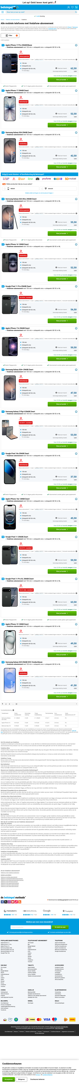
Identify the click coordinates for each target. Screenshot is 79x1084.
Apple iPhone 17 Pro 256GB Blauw (33, 46)
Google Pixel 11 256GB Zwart (33, 538)
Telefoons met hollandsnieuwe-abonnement (12, 880)
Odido (29, 954)
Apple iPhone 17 (5, 942)
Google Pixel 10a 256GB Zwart (33, 454)
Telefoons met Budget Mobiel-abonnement (12, 878)
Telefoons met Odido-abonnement (9, 886)
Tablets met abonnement (34, 976)
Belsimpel (4, 1001)
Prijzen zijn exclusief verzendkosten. (59, 1026)
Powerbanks (58, 971)
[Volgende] (76, 704)
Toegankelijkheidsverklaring (8, 1006)
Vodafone (24, 19)
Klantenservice (60, 990)
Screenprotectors (59, 969)
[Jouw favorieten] (72, 7)
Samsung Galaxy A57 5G (7, 949)
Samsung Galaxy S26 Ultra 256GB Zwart (33, 200)
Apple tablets (31, 967)
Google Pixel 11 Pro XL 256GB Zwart (33, 580)
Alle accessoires (59, 979)
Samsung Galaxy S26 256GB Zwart (33, 133)
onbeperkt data (52, 28)
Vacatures (3, 1010)
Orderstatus (58, 994)
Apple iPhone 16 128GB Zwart (33, 245)
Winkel (30, 1001)
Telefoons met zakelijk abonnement (37, 995)
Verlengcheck (4, 992)
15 (16, 704)
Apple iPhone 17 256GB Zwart (33, 91)
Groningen (30, 1003)
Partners (21, 1031)
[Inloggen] (69, 7)
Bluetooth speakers (60, 977)
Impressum (46, 1031)
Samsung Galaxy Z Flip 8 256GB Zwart (33, 412)
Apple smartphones (60, 942)
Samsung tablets (32, 969)
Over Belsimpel (4, 1003)
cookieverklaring (47, 1074)
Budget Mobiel (31, 946)
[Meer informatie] (76, 59)
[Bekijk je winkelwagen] (76, 7)
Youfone (30, 961)
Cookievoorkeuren (55, 1031)
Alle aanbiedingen (59, 1003)
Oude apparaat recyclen (7, 997)
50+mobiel (30, 942)
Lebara (29, 953)
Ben (29, 944)
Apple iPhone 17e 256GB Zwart (33, 329)
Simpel (29, 956)
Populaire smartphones (9, 940)
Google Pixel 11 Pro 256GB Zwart (33, 287)
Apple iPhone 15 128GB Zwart (33, 625)
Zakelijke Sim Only (32, 997)
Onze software (4, 1008)
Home (2, 19)
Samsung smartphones (61, 944)
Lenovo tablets (31, 974)
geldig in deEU (39, 59)
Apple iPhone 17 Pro (6, 944)
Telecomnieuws (5, 994)
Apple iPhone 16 (5, 946)
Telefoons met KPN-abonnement (9, 881)
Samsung (75, 27)
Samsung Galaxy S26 (6, 948)
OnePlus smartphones (60, 946)
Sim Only (4, 965)
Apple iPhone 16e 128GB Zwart (33, 500)
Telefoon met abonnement (13, 19)
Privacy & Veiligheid (6, 1004)
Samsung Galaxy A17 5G (7, 951)
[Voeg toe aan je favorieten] (76, 45)
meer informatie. (59, 1028)
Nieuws (16, 1031)
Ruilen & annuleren (60, 997)
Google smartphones (60, 951)
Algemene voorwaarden (68, 1031)
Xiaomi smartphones (60, 948)
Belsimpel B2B (31, 992)
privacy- (38, 1074)
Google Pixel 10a (5, 953)
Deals (57, 1001)
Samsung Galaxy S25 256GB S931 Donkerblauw (33, 663)
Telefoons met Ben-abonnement (9, 877)
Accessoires (59, 965)
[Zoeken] (75, 12)
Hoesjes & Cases (59, 967)
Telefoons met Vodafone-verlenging (10, 872)
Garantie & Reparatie (60, 995)
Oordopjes (57, 972)
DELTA (29, 948)
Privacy (40, 1031)
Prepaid (3, 995)
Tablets (31, 965)
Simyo (29, 958)
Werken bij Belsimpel (31, 1031)
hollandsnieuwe (32, 949)
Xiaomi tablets (31, 971)
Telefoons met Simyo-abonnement (10, 884)
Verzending (58, 992)
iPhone (69, 27)
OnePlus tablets (32, 972)
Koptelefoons (58, 974)
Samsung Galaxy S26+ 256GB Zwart (33, 371)
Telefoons (59, 940)
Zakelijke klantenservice (34, 994)
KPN (29, 951)
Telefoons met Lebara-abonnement (10, 883)
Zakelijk (31, 990)
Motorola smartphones (61, 949)
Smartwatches (58, 976)
